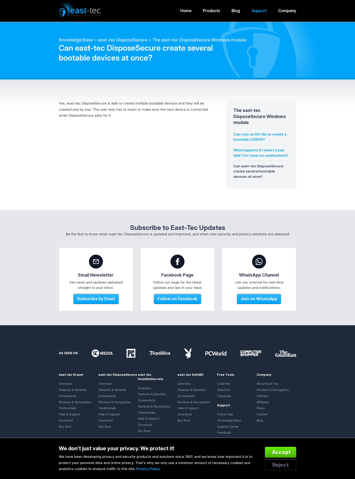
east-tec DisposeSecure (122, 40)
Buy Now (65, 426)
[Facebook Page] (177, 262)
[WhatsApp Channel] (259, 262)
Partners (263, 396)
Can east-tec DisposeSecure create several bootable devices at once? (258, 171)
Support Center (228, 426)
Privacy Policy (148, 469)
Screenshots (67, 396)
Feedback (224, 432)
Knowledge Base (76, 40)
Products (211, 10)
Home (185, 10)
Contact (262, 414)
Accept (281, 452)
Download (66, 420)
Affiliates (263, 402)
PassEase (224, 396)
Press (261, 408)
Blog (236, 10)
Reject (280, 465)
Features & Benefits (73, 390)
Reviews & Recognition (75, 402)
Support (259, 10)
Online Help (225, 414)
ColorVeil (223, 384)
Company (287, 10)
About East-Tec (268, 384)
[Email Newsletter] (96, 262)
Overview (65, 384)
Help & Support (69, 414)
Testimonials (67, 408)
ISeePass (224, 390)
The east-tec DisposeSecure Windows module (199, 40)
